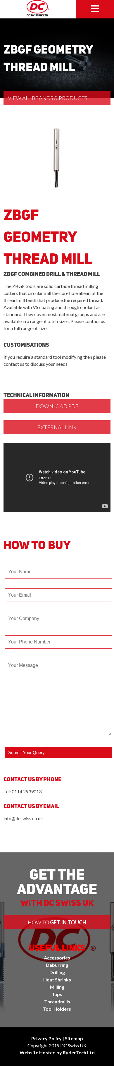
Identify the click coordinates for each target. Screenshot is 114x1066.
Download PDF (57, 406)
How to (57, 922)
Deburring (57, 965)
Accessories (57, 957)
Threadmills (57, 1001)
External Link (57, 427)
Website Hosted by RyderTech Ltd (57, 1052)
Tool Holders (57, 1009)
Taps (57, 994)
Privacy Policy (46, 1038)
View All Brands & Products (47, 98)
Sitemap (74, 1038)
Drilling (57, 972)
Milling (57, 987)
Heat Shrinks (57, 979)
